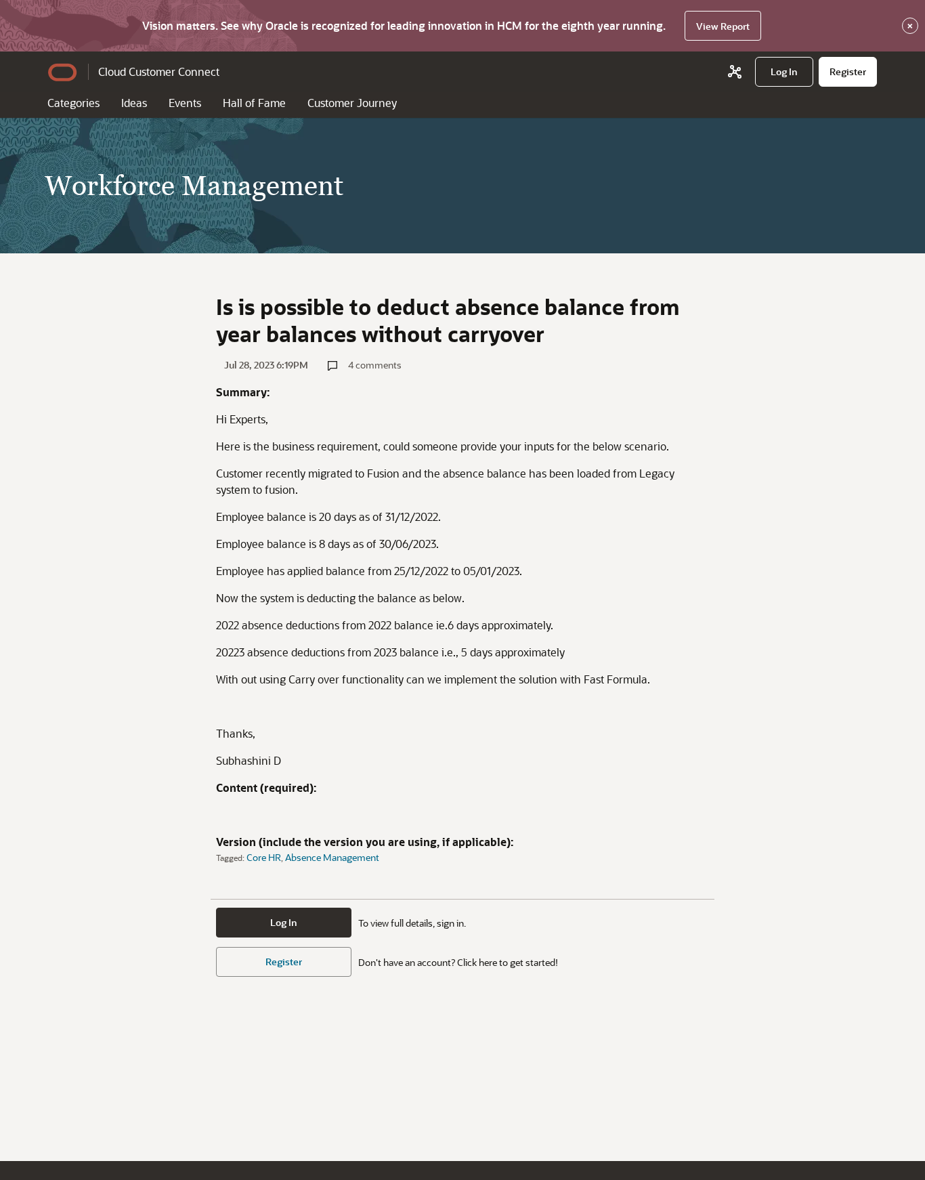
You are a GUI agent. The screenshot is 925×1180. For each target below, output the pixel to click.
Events (185, 103)
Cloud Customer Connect (158, 71)
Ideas (134, 103)
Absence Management (332, 857)
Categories (73, 103)
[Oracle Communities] (735, 72)
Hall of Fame (254, 103)
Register (283, 961)
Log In (283, 922)
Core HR (263, 857)
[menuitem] (784, 72)
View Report (723, 26)
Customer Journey (352, 103)
